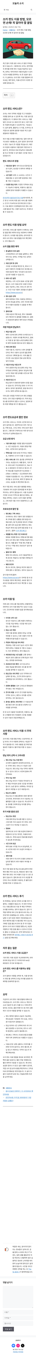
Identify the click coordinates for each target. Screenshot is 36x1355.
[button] (31, 10)
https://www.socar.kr (14, 293)
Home (5, 30)
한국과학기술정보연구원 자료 (13, 198)
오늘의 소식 (18, 3)
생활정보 (12, 30)
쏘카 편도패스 (21, 531)
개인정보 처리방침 (18, 1352)
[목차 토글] (11, 95)
